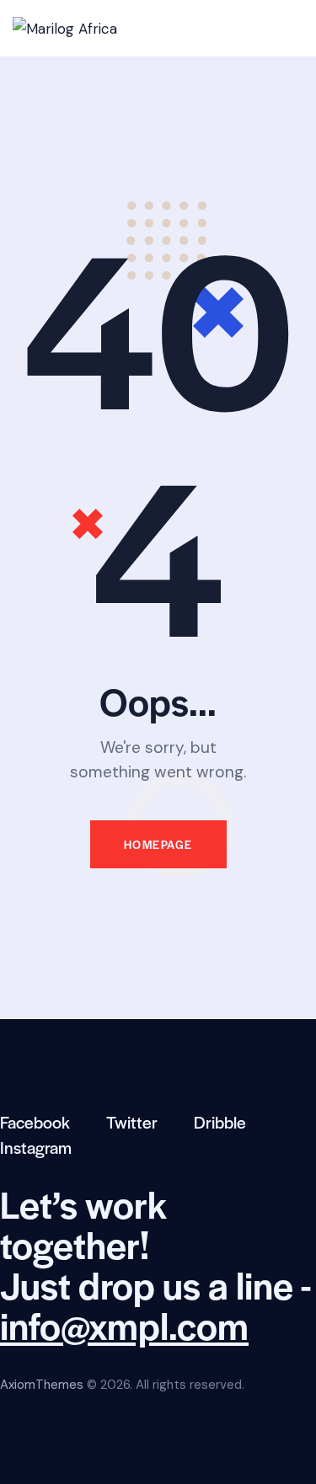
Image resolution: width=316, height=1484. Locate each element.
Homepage (158, 844)
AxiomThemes (41, 1384)
